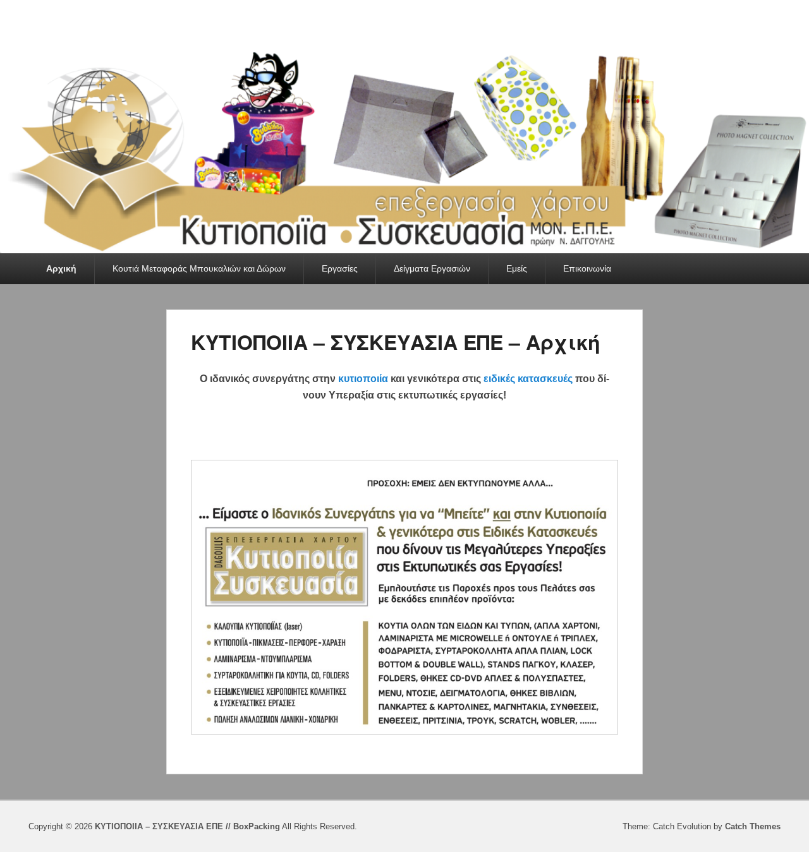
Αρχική (61, 268)
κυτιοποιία (363, 378)
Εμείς (516, 268)
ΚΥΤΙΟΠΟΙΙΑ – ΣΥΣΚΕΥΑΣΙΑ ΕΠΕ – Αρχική (395, 341)
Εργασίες (340, 268)
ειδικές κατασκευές (528, 378)
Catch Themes (753, 826)
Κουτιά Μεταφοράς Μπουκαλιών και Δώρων (199, 268)
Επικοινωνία (587, 268)
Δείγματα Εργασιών (432, 268)
